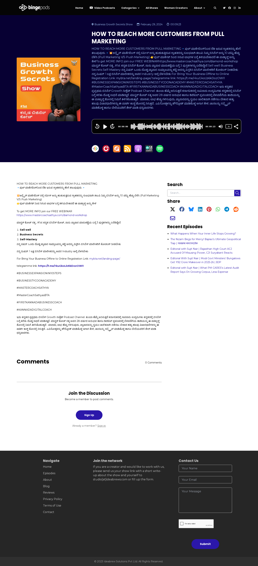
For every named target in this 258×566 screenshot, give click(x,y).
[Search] (215, 8)
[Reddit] (236, 210)
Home (79, 8)
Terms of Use (52, 505)
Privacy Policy (52, 499)
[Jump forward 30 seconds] (112, 126)
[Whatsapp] (218, 210)
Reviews (48, 492)
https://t (43, 265)
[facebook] (229, 8)
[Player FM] (106, 151)
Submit (205, 544)
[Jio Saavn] (149, 151)
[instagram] (234, 8)
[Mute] (220, 126)
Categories (129, 8)
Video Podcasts (104, 8)
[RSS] (127, 151)
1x (229, 126)
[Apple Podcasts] (138, 151)
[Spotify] (159, 151)
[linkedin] (239, 8)
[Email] (172, 219)
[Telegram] (226, 210)
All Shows (152, 8)
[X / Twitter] (172, 210)
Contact (48, 512)
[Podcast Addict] (116, 151)
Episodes (49, 473)
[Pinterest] (209, 210)
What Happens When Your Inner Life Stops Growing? (203, 233)
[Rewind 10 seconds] (97, 126)
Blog (46, 486)
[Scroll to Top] (249, 543)
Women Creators (176, 8)
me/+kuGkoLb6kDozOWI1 (67, 265)
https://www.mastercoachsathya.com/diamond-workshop (52, 215)
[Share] (236, 126)
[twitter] (224, 8)
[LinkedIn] (200, 210)
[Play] (104, 126)
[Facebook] (181, 210)
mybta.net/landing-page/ (104, 258)
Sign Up (89, 415)
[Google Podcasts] (95, 151)
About (198, 8)
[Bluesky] (191, 210)
